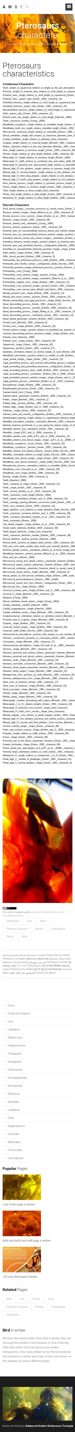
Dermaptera (15, 1158)
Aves (43, 921)
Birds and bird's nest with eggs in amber (27, 1240)
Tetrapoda (12, 921)
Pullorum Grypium (17, 928)
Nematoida (15, 1085)
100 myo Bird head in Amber (20, 1276)
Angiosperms (16, 1126)
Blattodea (14, 1142)
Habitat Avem (17, 1045)
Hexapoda (14, 1061)
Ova (29, 921)
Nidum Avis (15, 1037)
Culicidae (13, 1134)
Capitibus (14, 1029)
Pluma (10, 936)
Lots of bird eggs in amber (19, 1204)
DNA (24, 936)
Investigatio (58, 928)
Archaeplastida (17, 1077)
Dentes (39, 928)
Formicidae (15, 1150)
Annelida (13, 1102)
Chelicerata (15, 1069)
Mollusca (14, 1093)
